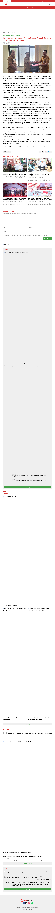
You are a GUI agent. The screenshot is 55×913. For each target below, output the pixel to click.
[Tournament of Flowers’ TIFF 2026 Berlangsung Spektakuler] (27, 795)
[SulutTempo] (10, 4)
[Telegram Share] (48, 152)
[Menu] (3, 4)
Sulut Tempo (8, 42)
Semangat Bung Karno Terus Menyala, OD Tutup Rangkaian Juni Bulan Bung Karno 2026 (48, 873)
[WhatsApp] (32, 903)
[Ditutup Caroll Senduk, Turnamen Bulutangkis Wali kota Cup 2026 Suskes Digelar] (40, 662)
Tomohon (18, 35)
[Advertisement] (27, 19)
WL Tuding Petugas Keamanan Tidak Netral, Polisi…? (16, 363)
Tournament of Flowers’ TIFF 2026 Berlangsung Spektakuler (17, 852)
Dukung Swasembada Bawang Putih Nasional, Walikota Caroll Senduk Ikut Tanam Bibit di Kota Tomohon (39, 174)
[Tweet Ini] (43, 152)
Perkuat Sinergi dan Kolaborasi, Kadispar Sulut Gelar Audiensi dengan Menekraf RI (22, 856)
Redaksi (24, 907)
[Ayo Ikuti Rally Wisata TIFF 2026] (27, 550)
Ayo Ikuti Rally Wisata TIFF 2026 (10, 605)
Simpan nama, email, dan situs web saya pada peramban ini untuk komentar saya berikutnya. (25, 235)
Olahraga (13, 35)
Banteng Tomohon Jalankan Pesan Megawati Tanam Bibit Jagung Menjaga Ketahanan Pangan (30, 885)
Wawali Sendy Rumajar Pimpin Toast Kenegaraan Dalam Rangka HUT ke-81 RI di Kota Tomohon (14, 199)
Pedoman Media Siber (32, 907)
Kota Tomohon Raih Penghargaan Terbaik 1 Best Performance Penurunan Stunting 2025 (23, 860)
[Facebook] (24, 903)
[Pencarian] (51, 4)
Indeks (18, 907)
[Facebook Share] (40, 152)
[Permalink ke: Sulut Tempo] (4, 43)
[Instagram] (29, 903)
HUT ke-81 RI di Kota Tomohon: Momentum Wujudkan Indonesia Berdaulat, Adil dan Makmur (40, 199)
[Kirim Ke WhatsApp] (51, 152)
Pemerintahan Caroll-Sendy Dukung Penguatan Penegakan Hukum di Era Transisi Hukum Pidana (14, 173)
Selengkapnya (27, 487)
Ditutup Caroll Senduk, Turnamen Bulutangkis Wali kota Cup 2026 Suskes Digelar (40, 718)
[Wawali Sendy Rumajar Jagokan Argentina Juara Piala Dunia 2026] (15, 662)
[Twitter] (26, 903)
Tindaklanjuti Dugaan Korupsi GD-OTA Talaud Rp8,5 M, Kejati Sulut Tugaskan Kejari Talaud (30, 476)
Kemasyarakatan (6, 35)
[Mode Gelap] (49, 4)
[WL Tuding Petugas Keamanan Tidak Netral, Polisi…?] (27, 306)
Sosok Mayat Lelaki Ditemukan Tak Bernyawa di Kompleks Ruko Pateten (29, 480)
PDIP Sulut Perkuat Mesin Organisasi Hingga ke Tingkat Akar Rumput (44, 878)
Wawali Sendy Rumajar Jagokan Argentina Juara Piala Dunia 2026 (14, 718)
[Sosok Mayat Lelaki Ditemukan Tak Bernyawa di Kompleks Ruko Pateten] (7, 481)
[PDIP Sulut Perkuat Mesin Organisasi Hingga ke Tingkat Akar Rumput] (20, 877)
